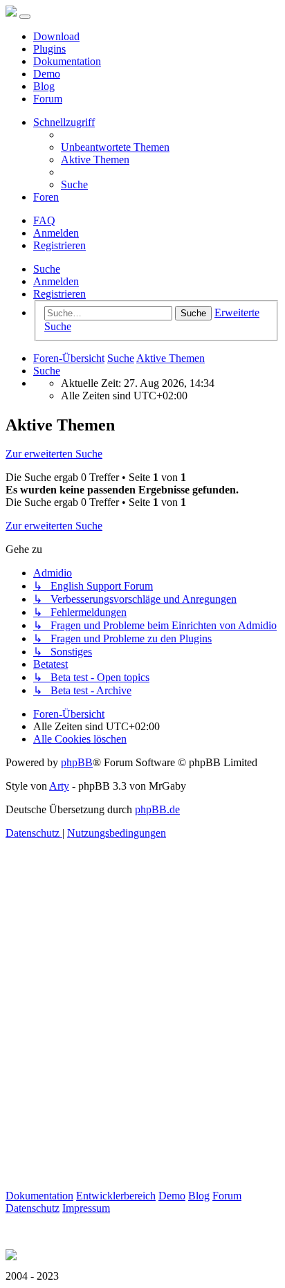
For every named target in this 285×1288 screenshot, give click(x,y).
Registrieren (59, 294)
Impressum (86, 1208)
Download (56, 36)
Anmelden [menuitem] (56, 233)
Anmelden (56, 281)
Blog (44, 86)
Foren (46, 197)
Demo (46, 74)
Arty (59, 786)
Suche (46, 269)
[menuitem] (115, 147)
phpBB (77, 762)
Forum (47, 99)
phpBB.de (157, 809)
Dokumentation (67, 61)
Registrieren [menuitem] (59, 245)
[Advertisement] (142, 1047)
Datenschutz (32, 1208)
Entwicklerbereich (116, 1195)
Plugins (49, 49)
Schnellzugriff (64, 122)
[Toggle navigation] (24, 17)
